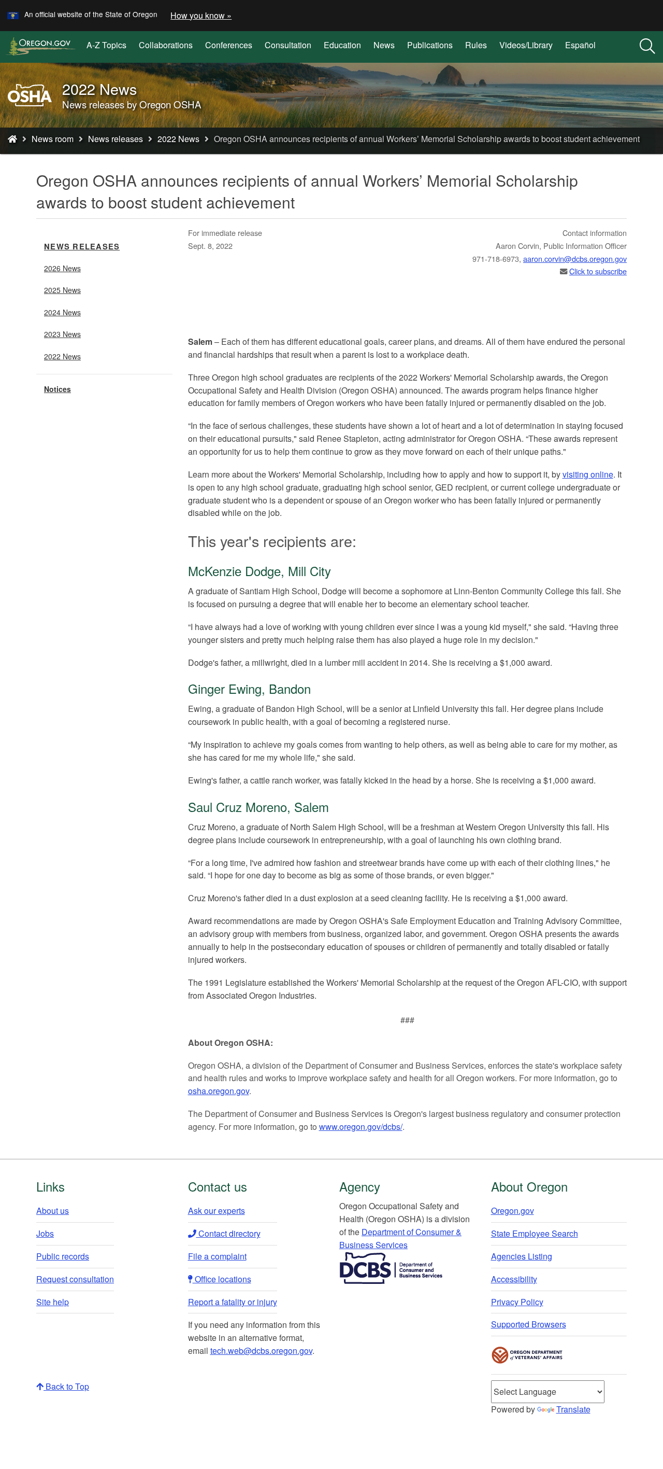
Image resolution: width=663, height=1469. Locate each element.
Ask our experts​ (216, 1210)
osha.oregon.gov (218, 1091)
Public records (62, 1256)
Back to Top (66, 1386)
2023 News (62, 334)
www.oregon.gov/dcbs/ (360, 1126)
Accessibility (514, 1279)
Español (580, 45)
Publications (430, 45)
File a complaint (217, 1256)
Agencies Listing (521, 1256)
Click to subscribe (598, 270)
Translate (573, 1409)
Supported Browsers (528, 1324)
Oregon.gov (512, 1210)
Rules (476, 45)
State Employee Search (534, 1233)
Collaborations (166, 45)
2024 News (62, 312)
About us (52, 1210)
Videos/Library (526, 45)
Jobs (45, 1233)
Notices (57, 389)
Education (342, 45)
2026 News (62, 268)
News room (53, 139)
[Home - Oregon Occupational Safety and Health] (12, 139)
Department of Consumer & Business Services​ (400, 1238)
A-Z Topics (106, 45)
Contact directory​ (228, 1233)
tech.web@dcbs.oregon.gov (261, 1350)
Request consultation (75, 1279)
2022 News (178, 139)
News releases (115, 139)
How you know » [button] (201, 15)
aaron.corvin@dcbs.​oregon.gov (575, 258)
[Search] (647, 46)
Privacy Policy (517, 1302)
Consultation (288, 45)
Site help (52, 1302)
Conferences (228, 45)
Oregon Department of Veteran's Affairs (527, 1355)
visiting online (588, 474)
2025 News (62, 290)
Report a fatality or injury (232, 1302)
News (384, 45)
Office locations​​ (222, 1279)
